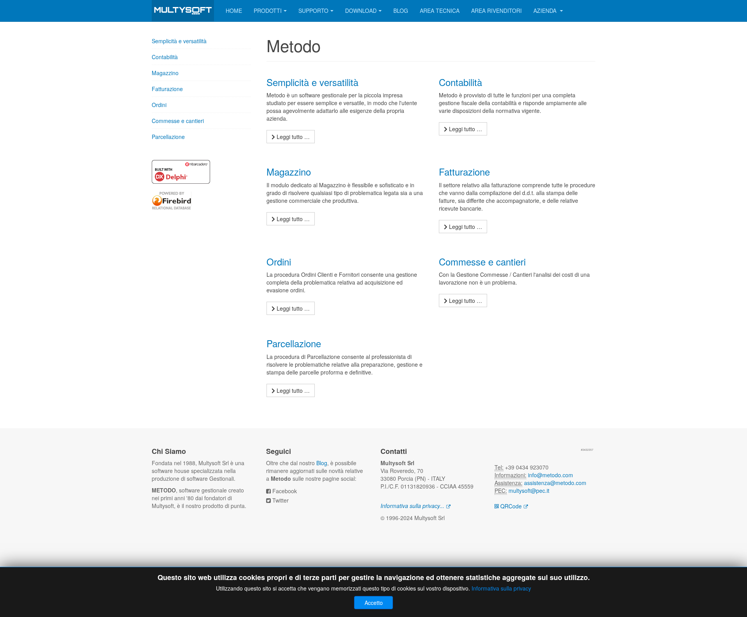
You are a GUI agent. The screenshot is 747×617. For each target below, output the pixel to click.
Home (234, 10)
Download (361, 10)
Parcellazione (168, 137)
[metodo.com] (183, 10)
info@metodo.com (550, 475)
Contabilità (165, 57)
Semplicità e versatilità (179, 41)
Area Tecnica (439, 10)
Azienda (545, 10)
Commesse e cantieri (178, 121)
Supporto (313, 10)
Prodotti (268, 10)
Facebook (284, 491)
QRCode (510, 506)
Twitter (280, 500)
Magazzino (165, 73)
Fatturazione (167, 89)
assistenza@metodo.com (555, 483)
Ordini (159, 105)
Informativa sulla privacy (501, 588)
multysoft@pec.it (529, 490)
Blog (400, 10)
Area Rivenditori (496, 10)
